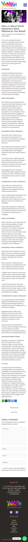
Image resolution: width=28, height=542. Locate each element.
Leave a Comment (7, 34)
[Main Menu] (25, 5)
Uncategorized (18, 34)
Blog (14, 526)
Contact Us (14, 532)
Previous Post (14, 408)
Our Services (14, 524)
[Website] (14, 463)
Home (14, 520)
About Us (14, 522)
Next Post (14, 412)
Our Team (14, 528)
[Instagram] (17, 512)
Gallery (14, 530)
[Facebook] (11, 512)
